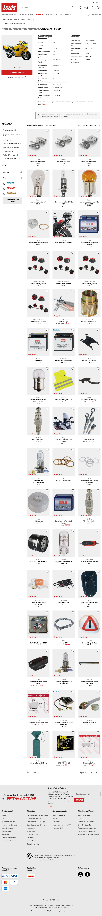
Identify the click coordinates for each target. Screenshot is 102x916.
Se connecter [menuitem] (96, 15)
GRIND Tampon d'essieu (38, 283)
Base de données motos (9, 825)
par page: (49, 125)
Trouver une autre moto (15, 77)
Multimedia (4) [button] (8, 151)
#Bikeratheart (31, 831)
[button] (97, 2)
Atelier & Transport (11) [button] (11, 155)
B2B (2, 819)
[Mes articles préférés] (92, 7)
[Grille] (68, 125)
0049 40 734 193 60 (21, 798)
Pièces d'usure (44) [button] (9, 130)
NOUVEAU (10, 183)
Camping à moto (33, 844)
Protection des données (86, 822)
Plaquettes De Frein (89, 763)
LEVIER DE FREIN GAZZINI (89, 399)
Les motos (30, 838)
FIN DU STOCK (11, 193)
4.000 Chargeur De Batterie (89, 562)
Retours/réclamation (8, 838)
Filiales (54, 819)
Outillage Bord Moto (64, 602)
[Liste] (72, 125)
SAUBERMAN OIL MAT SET (38, 643)
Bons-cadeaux (6, 831)
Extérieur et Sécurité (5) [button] (11, 147)
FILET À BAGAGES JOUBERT (64, 242)
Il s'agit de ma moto (17, 72)
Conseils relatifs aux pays (36, 822)
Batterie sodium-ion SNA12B (64, 360)
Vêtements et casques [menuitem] (8, 15)
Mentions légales (84, 815)
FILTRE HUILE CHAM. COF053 (38, 562)
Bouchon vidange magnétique (38, 242)
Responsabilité (57, 828)
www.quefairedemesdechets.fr (46, 860)
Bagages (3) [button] (7, 140)
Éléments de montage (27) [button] (12, 159)
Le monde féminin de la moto (37, 815)
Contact (4, 815)
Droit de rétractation (85, 825)
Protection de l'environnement (88, 834)
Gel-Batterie (38, 360)
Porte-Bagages (63, 322)
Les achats (56, 822)
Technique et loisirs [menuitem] (26, 15)
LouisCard (5, 834)
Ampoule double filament (38, 202)
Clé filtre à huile (38, 521)
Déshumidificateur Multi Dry (38, 763)
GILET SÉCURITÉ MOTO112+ (64, 399)
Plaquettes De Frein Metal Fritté (38, 722)
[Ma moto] (86, 7)
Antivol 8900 (64, 643)
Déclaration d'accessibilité (87, 831)
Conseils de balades (34, 819)
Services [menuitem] (68, 15)
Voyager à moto (32, 834)
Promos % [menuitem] (39, 15)
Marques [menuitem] (49, 15)
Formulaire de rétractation (87, 828)
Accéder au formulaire (62, 116)
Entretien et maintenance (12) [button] (12, 135)
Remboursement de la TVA (61, 825)
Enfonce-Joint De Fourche (89, 322)
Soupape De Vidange (89, 722)
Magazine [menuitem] (58, 15)
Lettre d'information (8, 828)
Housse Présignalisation (89, 643)
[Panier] (99, 7)
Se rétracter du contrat (9, 841)
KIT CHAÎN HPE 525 (64, 763)
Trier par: (80, 125)
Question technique (8, 822)
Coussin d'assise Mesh (89, 360)
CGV (79, 819)
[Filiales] (80, 7)
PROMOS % (10, 188)
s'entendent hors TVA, (42, 905)
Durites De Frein (89, 440)
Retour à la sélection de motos (14, 23)
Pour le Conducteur (33, 841)
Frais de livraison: (39, 907)
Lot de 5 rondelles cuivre (63, 480)
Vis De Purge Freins (38, 440)
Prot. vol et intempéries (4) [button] (12, 144)
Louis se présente (58, 815)
